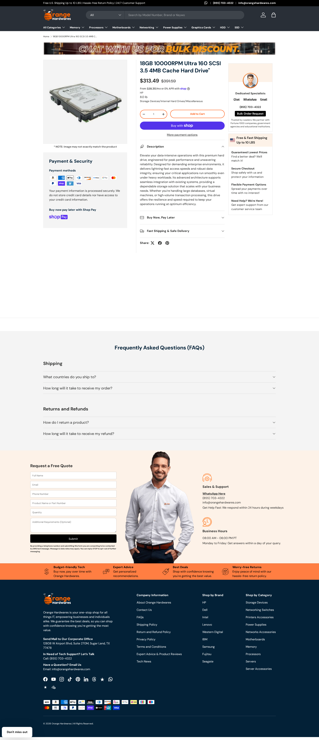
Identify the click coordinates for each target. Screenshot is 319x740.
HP (141, 92)
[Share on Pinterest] (167, 243)
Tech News (144, 661)
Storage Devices (257, 602)
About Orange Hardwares (154, 602)
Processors (96, 27)
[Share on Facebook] (160, 243)
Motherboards (121, 27)
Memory (75, 27)
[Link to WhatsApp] (208, 3)
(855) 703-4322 (223, 3)
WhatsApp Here (214, 494)
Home (46, 36)
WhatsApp (250, 99)
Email (263, 99)
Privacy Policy (146, 639)
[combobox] (165, 15)
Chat (237, 99)
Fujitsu (206, 654)
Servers (251, 661)
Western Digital (212, 632)
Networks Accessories (261, 632)
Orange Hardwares (61, 723)
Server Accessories (259, 669)
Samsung (208, 647)
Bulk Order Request (250, 114)
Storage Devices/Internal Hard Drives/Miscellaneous (171, 101)
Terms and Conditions (151, 647)
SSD (237, 27)
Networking (147, 27)
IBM (204, 639)
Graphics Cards (201, 27)
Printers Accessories (260, 617)
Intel (205, 617)
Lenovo (207, 625)
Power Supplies (172, 27)
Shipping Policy (147, 625)
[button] (274, 15)
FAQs (140, 617)
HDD (223, 27)
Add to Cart (197, 114)
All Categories (52, 27)
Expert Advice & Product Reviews (159, 654)
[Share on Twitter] (152, 243)
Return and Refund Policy (154, 632)
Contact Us (144, 610)
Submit (73, 539)
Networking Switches (260, 610)
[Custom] (110, 679)
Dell (204, 610)
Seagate (207, 661)
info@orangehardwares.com (257, 3)
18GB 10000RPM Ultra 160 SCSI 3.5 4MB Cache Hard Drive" (75, 36)
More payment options (182, 135)
